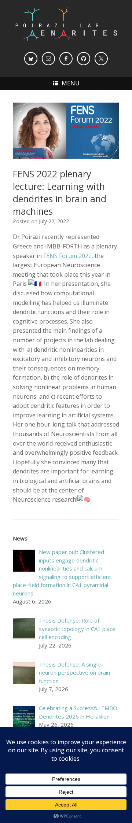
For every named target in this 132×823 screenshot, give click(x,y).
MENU (71, 83)
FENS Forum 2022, (68, 256)
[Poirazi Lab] (66, 24)
